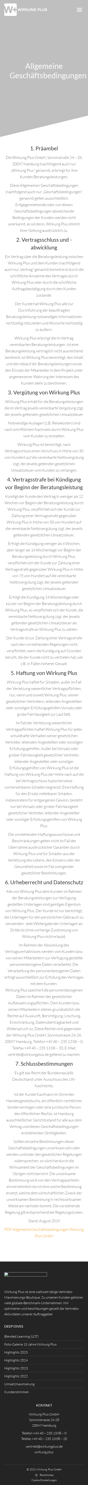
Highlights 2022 (16, 1376)
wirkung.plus (44, 1452)
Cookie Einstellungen (44, 1480)
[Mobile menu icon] (79, 10)
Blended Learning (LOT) (21, 1336)
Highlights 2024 (16, 1360)
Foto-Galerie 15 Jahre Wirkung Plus (30, 1344)
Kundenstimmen (16, 1392)
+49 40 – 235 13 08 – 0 (49, 1433)
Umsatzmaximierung (19, 1384)
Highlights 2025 (16, 1352)
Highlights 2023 (16, 1368)
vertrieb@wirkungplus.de (44, 1446)
